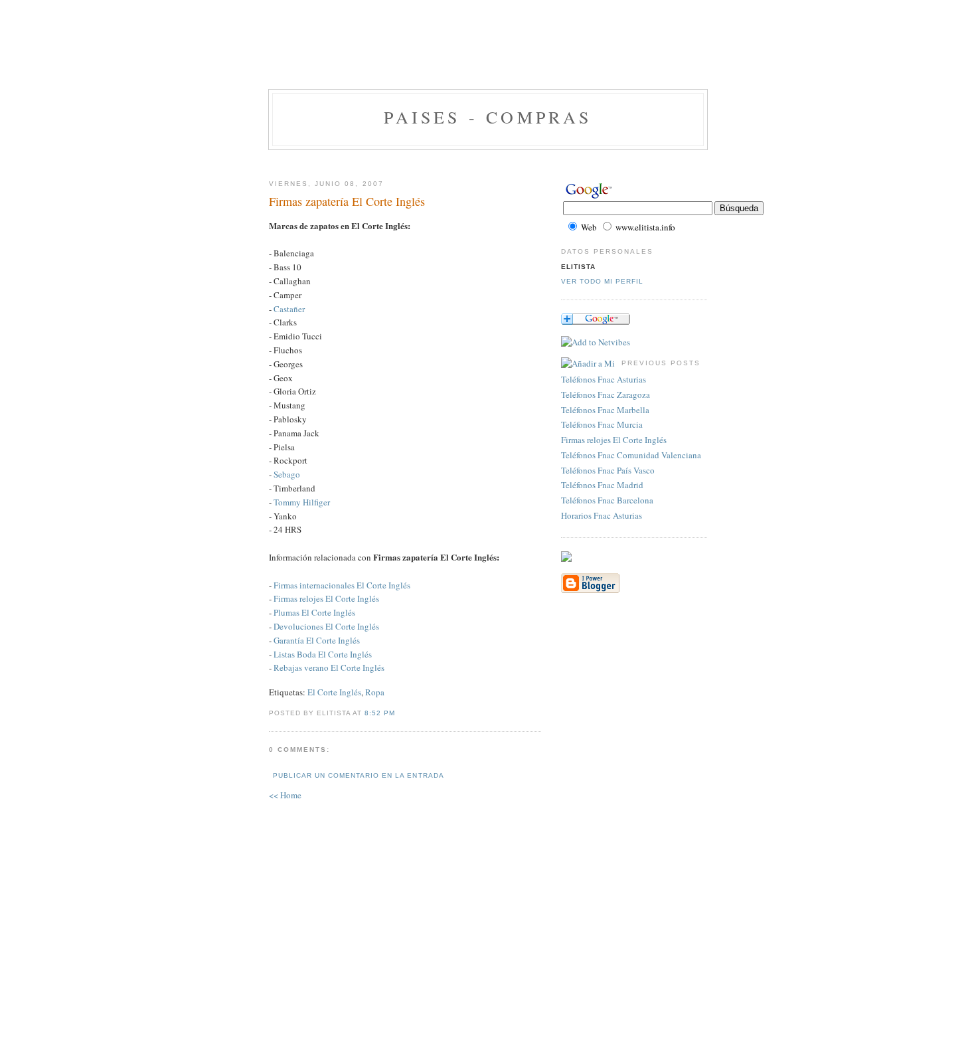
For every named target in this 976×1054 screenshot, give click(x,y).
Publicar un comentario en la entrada (358, 775)
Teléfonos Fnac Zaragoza (605, 394)
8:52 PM (380, 713)
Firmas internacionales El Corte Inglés (342, 585)
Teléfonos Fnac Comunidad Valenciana (631, 455)
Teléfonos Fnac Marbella (605, 410)
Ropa (374, 692)
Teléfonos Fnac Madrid (602, 485)
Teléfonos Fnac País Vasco (608, 470)
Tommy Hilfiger (302, 502)
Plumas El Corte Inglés (314, 612)
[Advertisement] (488, 56)
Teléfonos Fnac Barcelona (607, 500)
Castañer (289, 309)
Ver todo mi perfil (602, 281)
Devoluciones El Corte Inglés (326, 626)
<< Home (285, 795)
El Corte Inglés (334, 692)
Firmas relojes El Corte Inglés (326, 598)
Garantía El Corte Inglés (317, 640)
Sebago (287, 474)
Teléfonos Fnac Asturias (603, 379)
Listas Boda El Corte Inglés (323, 654)
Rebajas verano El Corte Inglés (329, 667)
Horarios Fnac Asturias (601, 515)
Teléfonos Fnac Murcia (602, 424)
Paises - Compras (488, 117)
